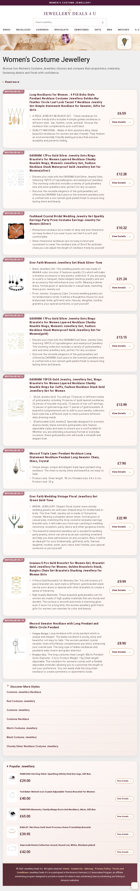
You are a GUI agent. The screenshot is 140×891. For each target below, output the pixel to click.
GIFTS (98, 30)
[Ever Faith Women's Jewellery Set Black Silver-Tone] (16, 284)
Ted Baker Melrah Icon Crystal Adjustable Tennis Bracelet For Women (57, 791)
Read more (12, 81)
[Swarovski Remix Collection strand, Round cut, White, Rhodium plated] (12, 850)
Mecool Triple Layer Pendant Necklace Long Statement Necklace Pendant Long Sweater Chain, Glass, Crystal (65, 457)
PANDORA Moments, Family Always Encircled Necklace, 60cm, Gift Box (57, 809)
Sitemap (88, 868)
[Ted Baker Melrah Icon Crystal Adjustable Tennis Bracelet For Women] (12, 797)
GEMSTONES (81, 30)
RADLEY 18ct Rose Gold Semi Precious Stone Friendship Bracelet (55, 827)
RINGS (6, 30)
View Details (119, 122)
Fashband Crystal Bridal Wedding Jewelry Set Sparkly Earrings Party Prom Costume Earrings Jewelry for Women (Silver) (67, 220)
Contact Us (77, 868)
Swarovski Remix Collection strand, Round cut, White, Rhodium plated (57, 845)
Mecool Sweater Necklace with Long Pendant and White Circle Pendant (64, 625)
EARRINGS (42, 30)
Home (66, 868)
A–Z (137, 30)
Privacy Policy (103, 868)
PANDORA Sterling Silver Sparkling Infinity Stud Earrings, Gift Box (55, 774)
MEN (109, 30)
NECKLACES (23, 30)
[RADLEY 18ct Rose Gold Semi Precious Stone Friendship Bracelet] (12, 832)
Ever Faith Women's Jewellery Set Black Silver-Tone (66, 262)
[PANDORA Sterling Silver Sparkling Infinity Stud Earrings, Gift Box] (12, 779)
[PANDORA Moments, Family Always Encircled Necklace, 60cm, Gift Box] (12, 814)
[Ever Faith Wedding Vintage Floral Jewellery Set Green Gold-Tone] (16, 523)
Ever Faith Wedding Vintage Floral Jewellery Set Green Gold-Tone (63, 498)
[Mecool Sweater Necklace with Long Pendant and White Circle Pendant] (16, 648)
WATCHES (123, 30)
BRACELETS (61, 30)
